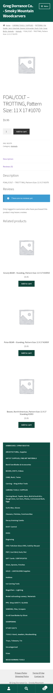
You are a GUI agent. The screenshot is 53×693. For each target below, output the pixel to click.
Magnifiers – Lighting (14, 590)
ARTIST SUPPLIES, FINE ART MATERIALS (21, 458)
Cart (40, 686)
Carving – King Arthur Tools (17, 483)
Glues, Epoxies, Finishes (15, 565)
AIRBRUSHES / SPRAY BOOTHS (17, 445)
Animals (19, 31)
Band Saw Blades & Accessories (18, 464)
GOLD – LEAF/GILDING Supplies (18, 571)
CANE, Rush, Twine (13, 477)
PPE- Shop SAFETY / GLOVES (17, 603)
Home (8, 25)
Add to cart (21, 131)
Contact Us (39, 676)
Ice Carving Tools (13, 584)
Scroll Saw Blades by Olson (16, 615)
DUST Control (11, 527)
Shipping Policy (22, 676)
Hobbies (9, 577)
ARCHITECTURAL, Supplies (16, 452)
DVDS (8, 533)
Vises (8, 653)
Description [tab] (8, 159)
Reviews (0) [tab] (8, 166)
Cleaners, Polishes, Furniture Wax (19, 514)
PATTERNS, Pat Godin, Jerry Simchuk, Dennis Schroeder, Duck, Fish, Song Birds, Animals (25, 28)
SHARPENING (11, 622)
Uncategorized (12, 647)
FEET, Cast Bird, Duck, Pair (16, 552)
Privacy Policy (21, 673)
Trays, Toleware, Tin (14, 641)
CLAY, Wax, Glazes (13, 508)
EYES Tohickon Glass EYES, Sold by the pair (23, 546)
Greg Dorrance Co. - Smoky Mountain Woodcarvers (18, 10)
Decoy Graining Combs (15, 520)
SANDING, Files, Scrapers (16, 609)
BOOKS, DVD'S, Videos (15, 471)
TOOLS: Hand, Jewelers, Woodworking (21, 634)
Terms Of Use (38, 673)
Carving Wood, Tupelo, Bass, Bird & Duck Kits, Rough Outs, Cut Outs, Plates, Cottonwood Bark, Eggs (25, 499)
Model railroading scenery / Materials (21, 596)
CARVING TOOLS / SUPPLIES (22, 25)
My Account (9, 688)
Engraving (10, 539)
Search (26, 688)
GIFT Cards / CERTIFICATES (16, 558)
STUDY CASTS (11, 628)
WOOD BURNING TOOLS (15, 660)
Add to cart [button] (26, 283)
